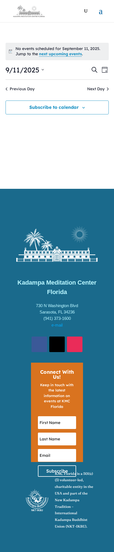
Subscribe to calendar (54, 107)
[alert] (57, 51)
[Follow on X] (57, 344)
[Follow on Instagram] (74, 344)
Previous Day (22, 88)
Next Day (96, 88)
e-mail (57, 325)
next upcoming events (60, 53)
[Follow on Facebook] (39, 344)
